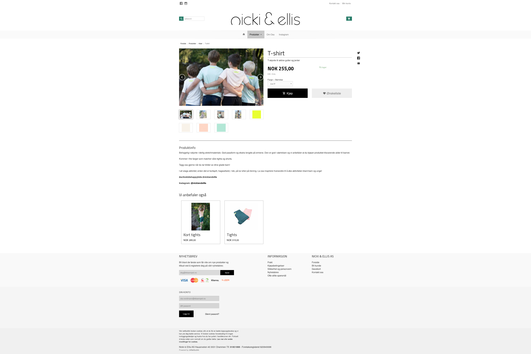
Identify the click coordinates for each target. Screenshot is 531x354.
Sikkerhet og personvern (279, 268)
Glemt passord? (212, 314)
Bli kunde (316, 265)
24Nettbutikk (194, 350)
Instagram (284, 34)
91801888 (235, 346)
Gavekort (316, 268)
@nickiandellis (198, 183)
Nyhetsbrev (273, 272)
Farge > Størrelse (275, 79)
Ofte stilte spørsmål (277, 275)
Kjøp (290, 93)
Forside (183, 43)
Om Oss (270, 34)
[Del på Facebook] (358, 58)
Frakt (270, 262)
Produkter (254, 34)
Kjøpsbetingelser (276, 265)
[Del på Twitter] (358, 53)
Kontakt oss (317, 272)
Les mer (220, 339)
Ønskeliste (333, 93)
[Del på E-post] (358, 63)
